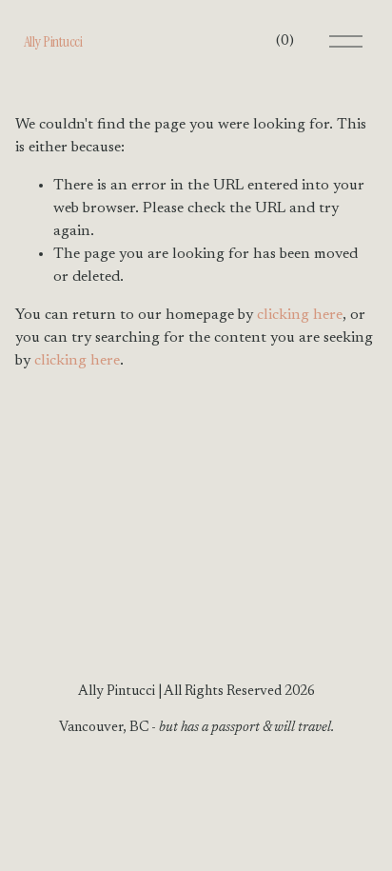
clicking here (300, 315)
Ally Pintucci (53, 41)
